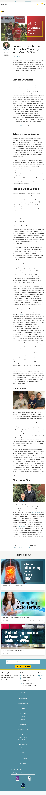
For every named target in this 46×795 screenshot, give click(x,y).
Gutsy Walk (22, 526)
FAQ (23, 756)
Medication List (23, 726)
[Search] (38, 5)
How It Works (23, 721)
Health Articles (23, 724)
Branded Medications (23, 739)
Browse (23, 716)
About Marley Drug (23, 696)
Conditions (23, 719)
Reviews (23, 701)
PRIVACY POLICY (23, 761)
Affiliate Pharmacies (23, 703)
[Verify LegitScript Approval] (23, 785)
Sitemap (23, 708)
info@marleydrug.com (29, 675)
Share (14, 545)
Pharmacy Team (23, 698)
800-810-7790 (28, 1)
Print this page (32, 545)
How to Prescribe (23, 737)
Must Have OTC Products (23, 729)
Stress (21, 314)
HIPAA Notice (23, 763)
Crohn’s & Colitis (35, 512)
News (23, 706)
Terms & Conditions (23, 758)
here (21, 125)
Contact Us (23, 766)
